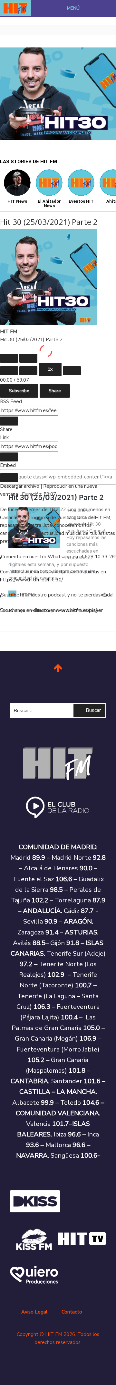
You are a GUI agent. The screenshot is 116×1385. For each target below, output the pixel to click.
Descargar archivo (19, 486)
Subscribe (19, 391)
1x (50, 369)
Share (55, 391)
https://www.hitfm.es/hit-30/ (31, 580)
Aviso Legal (34, 1312)
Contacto (72, 1312)
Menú (73, 8)
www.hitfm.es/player (80, 610)
